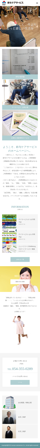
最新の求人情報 (20, 281)
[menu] (37, 3)
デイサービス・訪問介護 (20, 107)
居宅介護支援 (20, 77)
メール (20, 382)
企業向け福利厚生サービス (20, 138)
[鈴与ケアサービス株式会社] (12, 3)
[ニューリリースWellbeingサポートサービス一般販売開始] (9, 248)
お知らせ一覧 (20, 259)
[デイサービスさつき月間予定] (9, 221)
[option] (20, 26)
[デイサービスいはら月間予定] (9, 236)
